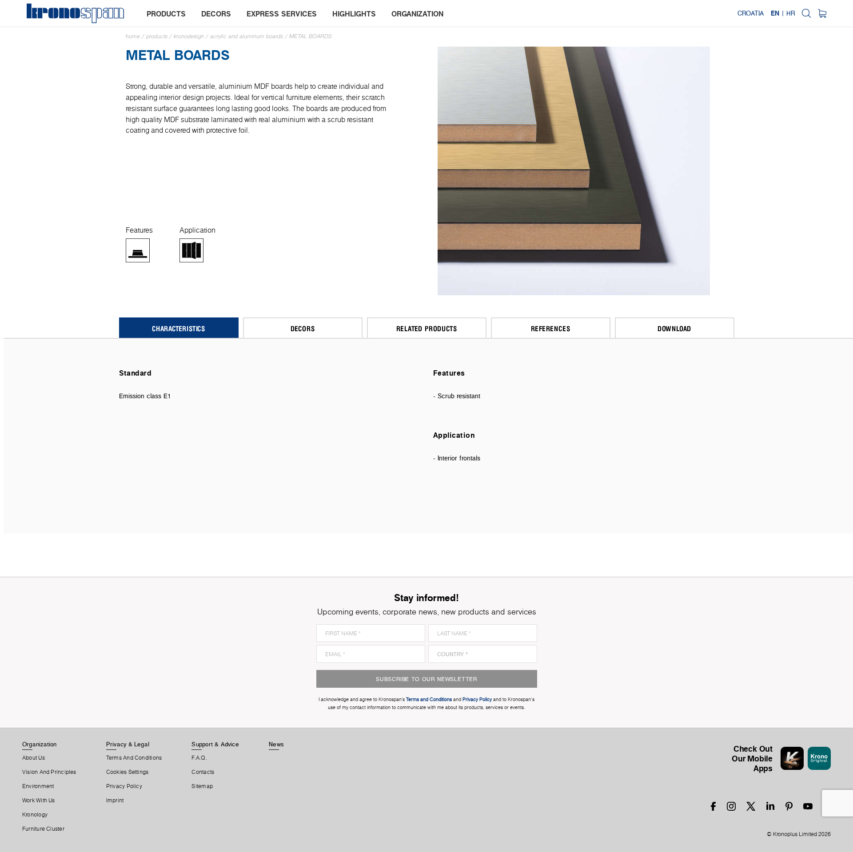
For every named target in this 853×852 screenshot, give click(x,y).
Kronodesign (189, 36)
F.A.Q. (199, 757)
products (166, 13)
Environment (38, 786)
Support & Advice (215, 744)
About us (33, 757)
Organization (39, 744)
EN (775, 13)
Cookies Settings (127, 772)
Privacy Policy (124, 786)
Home (133, 36)
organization (417, 13)
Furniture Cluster (43, 828)
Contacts (202, 772)
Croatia (750, 13)
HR (790, 13)
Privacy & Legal (127, 744)
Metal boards (310, 36)
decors (216, 13)
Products (156, 36)
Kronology (35, 814)
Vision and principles (49, 772)
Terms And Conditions (134, 757)
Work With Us (38, 800)
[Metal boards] (574, 170)
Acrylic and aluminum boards (246, 36)
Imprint (115, 800)
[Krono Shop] (822, 13)
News (276, 744)
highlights (354, 13)
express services (282, 13)
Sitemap (202, 786)
